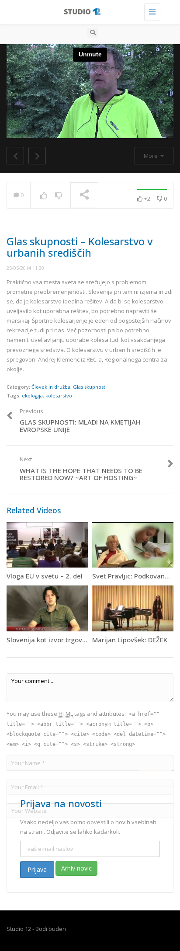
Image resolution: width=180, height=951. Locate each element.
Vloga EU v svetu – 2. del (45, 575)
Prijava (37, 869)
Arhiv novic (76, 868)
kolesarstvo (58, 395)
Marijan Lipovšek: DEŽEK (129, 639)
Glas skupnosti (90, 386)
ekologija (32, 395)
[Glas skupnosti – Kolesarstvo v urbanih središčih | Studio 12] (87, 11)
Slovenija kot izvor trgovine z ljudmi (62, 639)
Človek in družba (50, 386)
